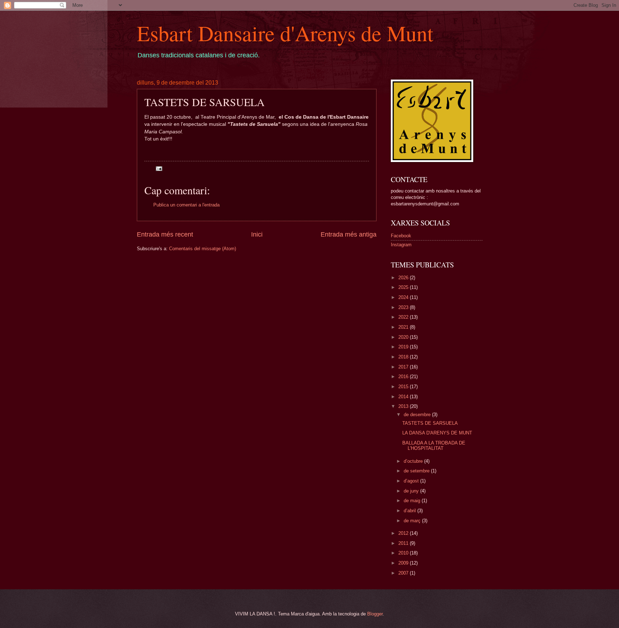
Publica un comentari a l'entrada (186, 205)
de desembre (418, 414)
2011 (404, 543)
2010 (404, 553)
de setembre (417, 471)
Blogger (375, 614)
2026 (404, 277)
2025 (404, 287)
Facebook (401, 235)
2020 (404, 337)
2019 (404, 346)
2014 (404, 396)
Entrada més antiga (348, 234)
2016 (404, 376)
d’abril (410, 510)
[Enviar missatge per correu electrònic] (158, 168)
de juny (412, 491)
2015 (404, 386)
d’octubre (414, 461)
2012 (404, 533)
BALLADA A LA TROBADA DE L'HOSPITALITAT (433, 445)
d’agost (412, 481)
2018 (404, 357)
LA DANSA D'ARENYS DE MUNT (437, 433)
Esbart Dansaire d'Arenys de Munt (285, 33)
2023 (404, 307)
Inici (257, 234)
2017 (404, 367)
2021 (404, 327)
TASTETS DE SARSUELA (430, 423)
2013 (404, 406)
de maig (413, 500)
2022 (404, 317)
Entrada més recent (165, 234)
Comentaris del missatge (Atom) (202, 248)
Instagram (401, 244)
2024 (404, 297)
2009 (404, 563)
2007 (404, 573)
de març (413, 520)
